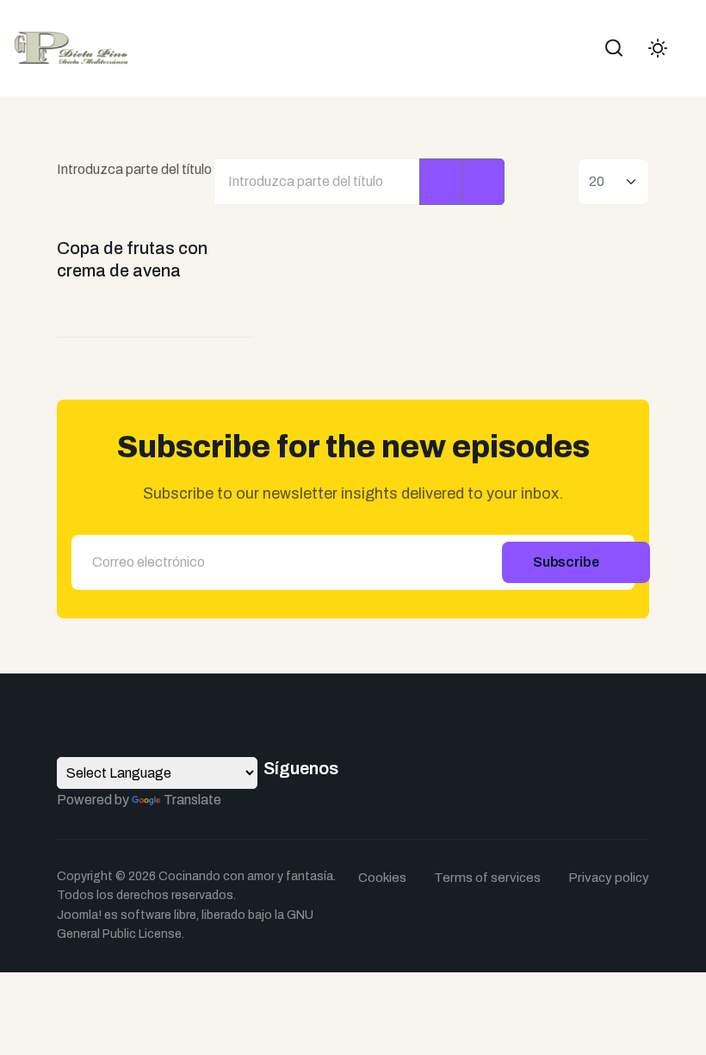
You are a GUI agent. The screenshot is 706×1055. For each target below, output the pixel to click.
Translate (192, 799)
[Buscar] (440, 181)
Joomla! (79, 915)
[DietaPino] (71, 47)
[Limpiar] (483, 181)
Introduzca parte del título (135, 169)
